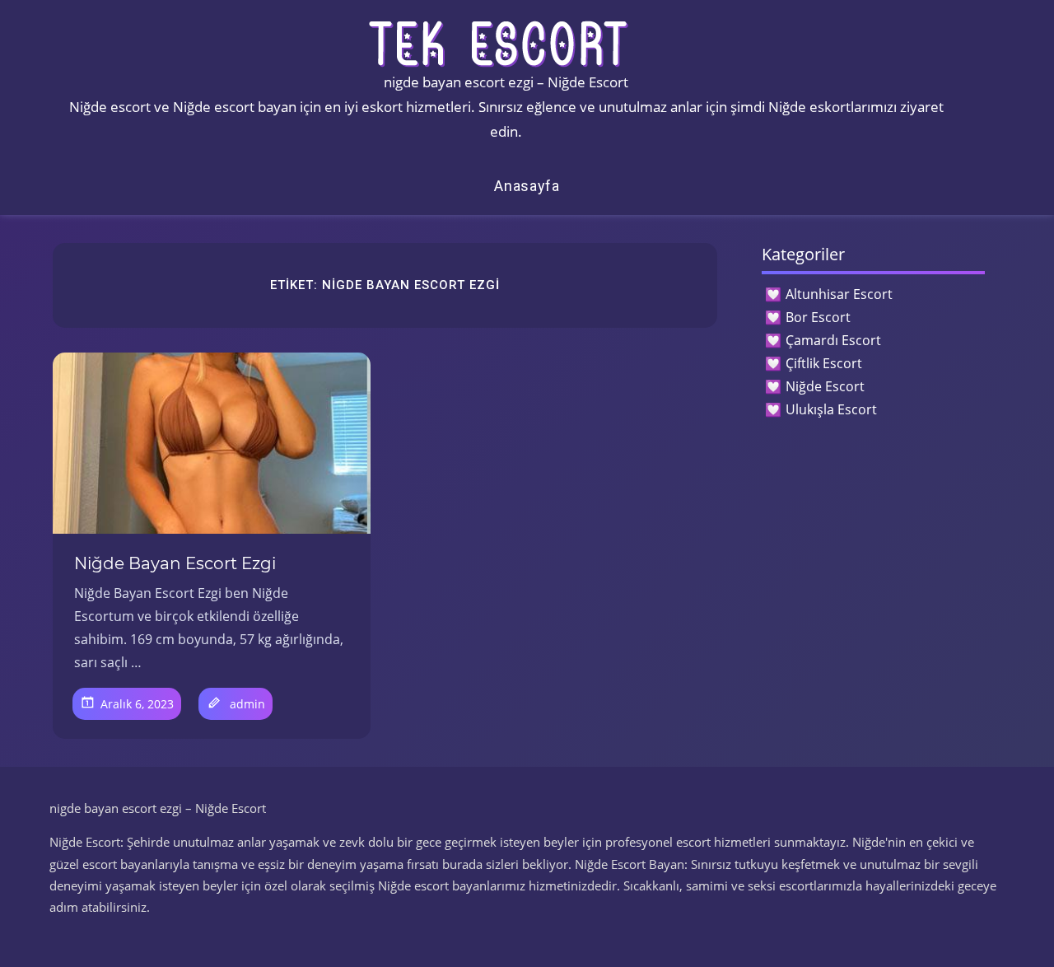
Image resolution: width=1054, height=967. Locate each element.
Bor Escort (818, 317)
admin (247, 704)
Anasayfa (527, 185)
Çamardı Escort (833, 340)
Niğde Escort (825, 386)
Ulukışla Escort (831, 409)
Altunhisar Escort (839, 294)
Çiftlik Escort (824, 363)
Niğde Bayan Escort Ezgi (175, 563)
